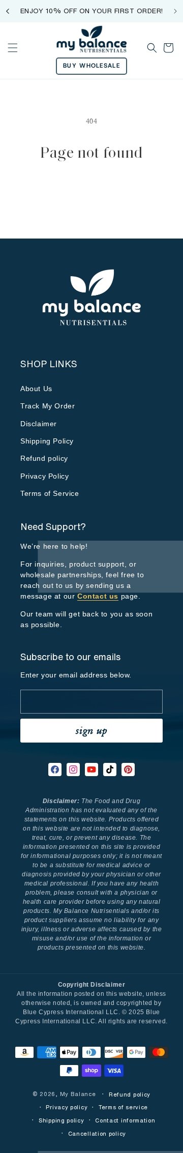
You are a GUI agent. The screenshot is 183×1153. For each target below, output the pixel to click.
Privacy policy (66, 1107)
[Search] (152, 48)
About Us (36, 389)
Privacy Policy (44, 476)
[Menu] (13, 48)
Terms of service (123, 1107)
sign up (91, 730)
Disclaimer (38, 424)
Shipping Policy (47, 441)
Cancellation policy (97, 1134)
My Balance (79, 1094)
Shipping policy (61, 1120)
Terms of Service (49, 493)
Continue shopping (91, 191)
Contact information (125, 1120)
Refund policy (44, 458)
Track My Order (47, 406)
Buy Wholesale (91, 66)
